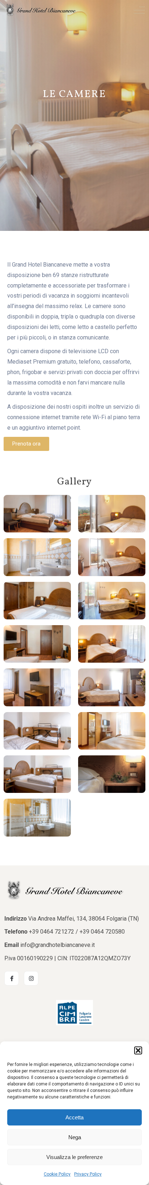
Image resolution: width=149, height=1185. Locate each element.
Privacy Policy (88, 1174)
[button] (138, 1050)
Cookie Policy (57, 1174)
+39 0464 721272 (51, 931)
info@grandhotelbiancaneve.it (57, 945)
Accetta (74, 1117)
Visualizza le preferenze (74, 1157)
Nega (74, 1137)
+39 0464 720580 (102, 931)
